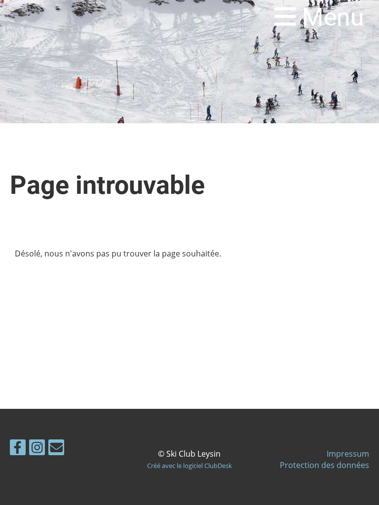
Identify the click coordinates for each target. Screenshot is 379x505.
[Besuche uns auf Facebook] (18, 449)
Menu (330, 17)
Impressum (348, 453)
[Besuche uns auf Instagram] (37, 449)
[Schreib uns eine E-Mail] (56, 449)
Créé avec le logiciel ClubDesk (189, 465)
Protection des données (324, 465)
